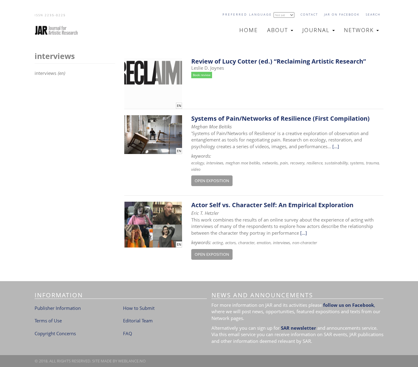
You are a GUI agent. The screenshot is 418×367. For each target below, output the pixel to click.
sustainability (336, 163)
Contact (309, 14)
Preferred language (247, 14)
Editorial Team (138, 320)
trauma (372, 163)
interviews (214, 163)
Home (248, 30)
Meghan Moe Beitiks (243, 163)
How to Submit (139, 308)
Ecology (197, 163)
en (179, 106)
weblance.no (132, 361)
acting (217, 242)
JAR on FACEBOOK (342, 14)
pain (284, 163)
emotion (264, 242)
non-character (304, 242)
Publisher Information (58, 308)
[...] (335, 146)
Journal (317, 30)
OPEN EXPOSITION (212, 180)
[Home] (59, 30)
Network (360, 30)
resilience (315, 163)
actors (230, 242)
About (278, 30)
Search (373, 14)
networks (270, 163)
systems (357, 163)
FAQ (127, 333)
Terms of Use (48, 320)
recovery (297, 163)
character (246, 242)
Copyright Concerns (55, 333)
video (195, 169)
